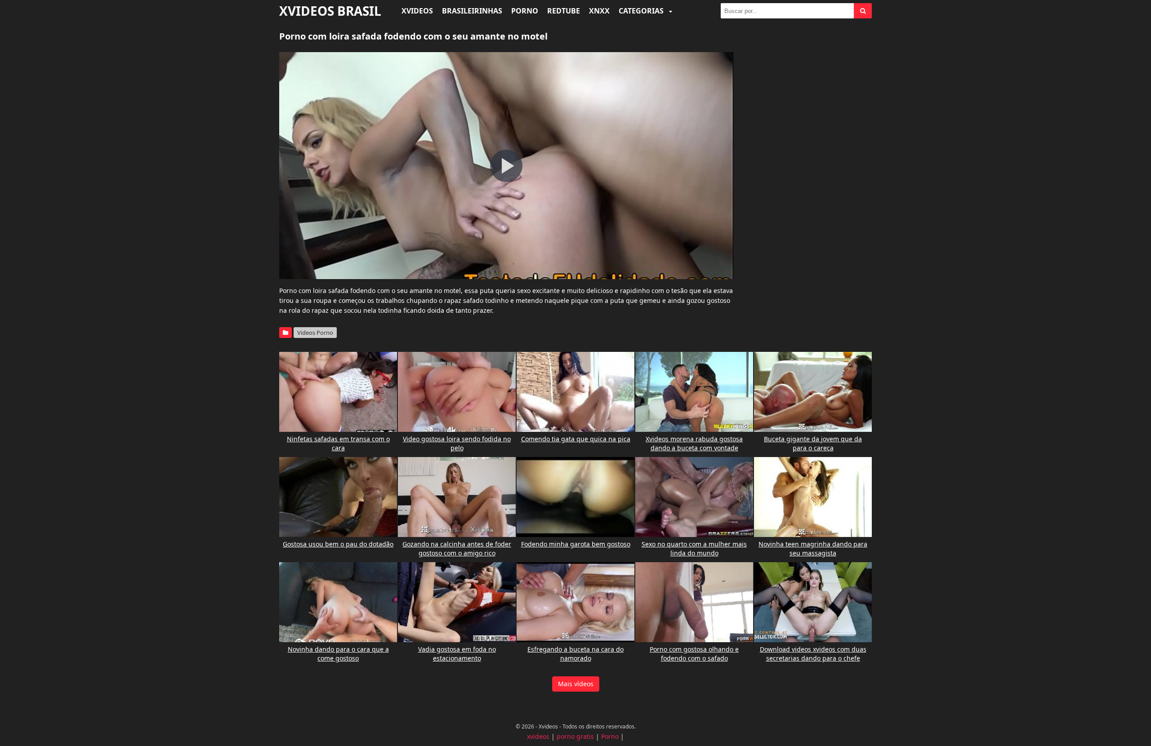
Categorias (642, 11)
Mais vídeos (575, 683)
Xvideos (417, 11)
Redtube (563, 11)
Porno (524, 11)
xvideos (538, 736)
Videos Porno (315, 333)
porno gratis (575, 736)
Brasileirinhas (472, 11)
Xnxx (599, 11)
